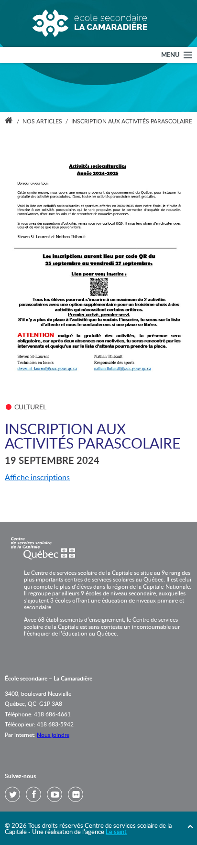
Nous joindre (53, 735)
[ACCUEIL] (8, 121)
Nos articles (42, 121)
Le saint (116, 832)
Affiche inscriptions (37, 478)
